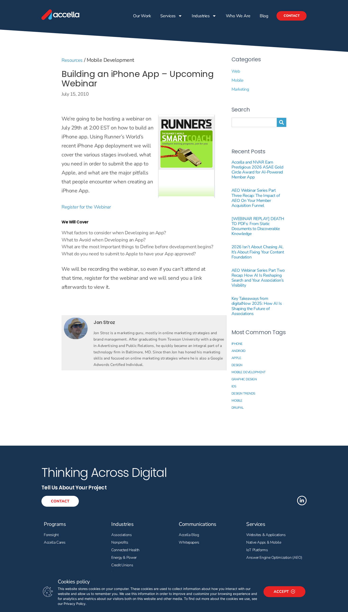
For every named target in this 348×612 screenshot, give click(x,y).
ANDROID (238, 351)
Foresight (51, 534)
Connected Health (125, 550)
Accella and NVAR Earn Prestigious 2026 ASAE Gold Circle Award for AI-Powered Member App (257, 169)
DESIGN (237, 365)
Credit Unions (122, 565)
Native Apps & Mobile (263, 542)
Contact (291, 15)
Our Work (142, 16)
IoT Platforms (257, 550)
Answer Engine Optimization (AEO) (274, 557)
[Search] (281, 122)
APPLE (236, 358)
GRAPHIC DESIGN (244, 379)
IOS (234, 386)
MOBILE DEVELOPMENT (249, 372)
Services (167, 16)
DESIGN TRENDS (243, 393)
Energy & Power (124, 557)
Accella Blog (189, 534)
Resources (72, 60)
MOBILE (237, 400)
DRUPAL (238, 407)
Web (236, 71)
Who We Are (238, 16)
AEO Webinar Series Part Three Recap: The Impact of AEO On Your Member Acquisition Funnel (256, 197)
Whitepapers (189, 542)
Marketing (240, 89)
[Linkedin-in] (302, 500)
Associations (121, 534)
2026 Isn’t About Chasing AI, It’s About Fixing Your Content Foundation (258, 252)
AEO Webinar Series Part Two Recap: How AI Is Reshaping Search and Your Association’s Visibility (258, 277)
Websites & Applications (266, 534)
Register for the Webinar (86, 207)
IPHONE (237, 343)
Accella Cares (54, 542)
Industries (201, 16)
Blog (264, 16)
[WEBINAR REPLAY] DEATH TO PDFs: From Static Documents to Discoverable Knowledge (258, 226)
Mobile (237, 80)
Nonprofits (119, 542)
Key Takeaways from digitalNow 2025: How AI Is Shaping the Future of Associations (257, 306)
